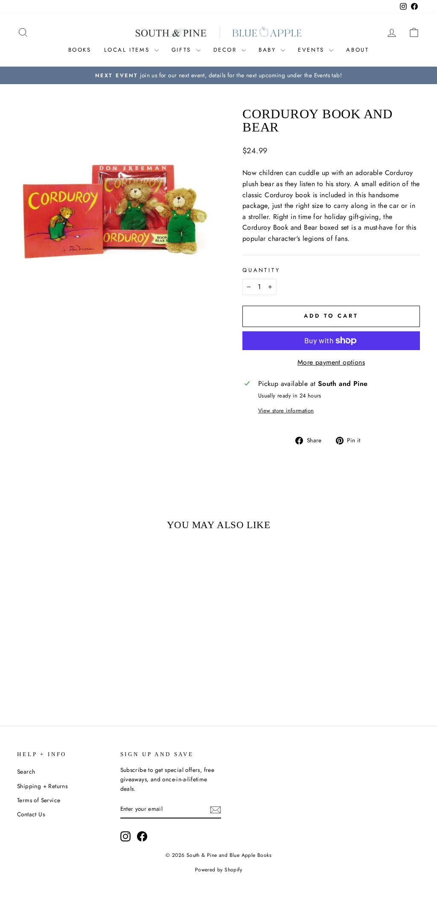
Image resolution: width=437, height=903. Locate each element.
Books (79, 50)
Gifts (183, 50)
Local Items (128, 50)
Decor (226, 50)
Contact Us (31, 814)
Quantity (261, 270)
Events (312, 50)
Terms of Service (38, 800)
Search (26, 771)
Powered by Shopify (218, 870)
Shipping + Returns (42, 786)
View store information (286, 410)
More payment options (331, 362)
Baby (269, 50)
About (357, 50)
